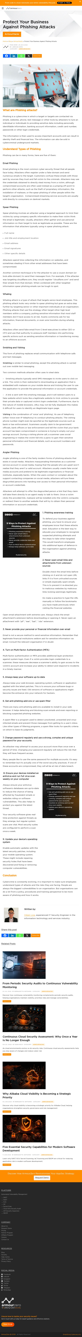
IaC (4, 1204)
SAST (5, 1199)
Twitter (6, 1283)
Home (5, 41)
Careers (4, 1237)
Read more (6, 1001)
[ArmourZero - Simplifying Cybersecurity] (41, 8)
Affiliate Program (7, 1235)
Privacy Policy (6, 1261)
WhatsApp (7, 1290)
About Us (4, 1226)
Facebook (7, 1274)
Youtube (7, 1281)
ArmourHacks (12, 34)
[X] (28, 56)
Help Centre (5, 1257)
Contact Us (5, 1239)
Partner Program (7, 1232)
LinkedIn (6, 1276)
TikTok (5, 1285)
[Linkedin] (13, 56)
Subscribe (37, 56)
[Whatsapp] (21, 56)
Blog (10, 41)
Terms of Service (7, 1259)
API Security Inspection (11, 1211)
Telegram (7, 1287)
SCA (4, 1202)
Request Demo (42, 1178)
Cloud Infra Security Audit (12, 1208)
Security (4, 1254)
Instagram (6, 1279)
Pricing (3, 1230)
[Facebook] (6, 56)
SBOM (5, 1213)
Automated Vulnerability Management (14, 1194)
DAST (5, 1197)
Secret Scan (7, 1206)
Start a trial (64, 2)
